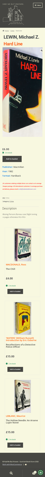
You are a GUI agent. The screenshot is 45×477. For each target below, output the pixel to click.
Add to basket (12, 159)
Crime (12, 31)
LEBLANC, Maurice (15, 415)
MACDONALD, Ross (16, 264)
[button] (41, 50)
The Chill (10, 268)
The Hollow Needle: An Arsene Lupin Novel (22, 421)
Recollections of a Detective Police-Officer (20, 345)
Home (7, 31)
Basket (28, 471)
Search (11, 473)
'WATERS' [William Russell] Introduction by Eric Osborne (21, 339)
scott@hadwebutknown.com (27, 189)
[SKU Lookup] (26, 465)
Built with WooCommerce (12, 464)
